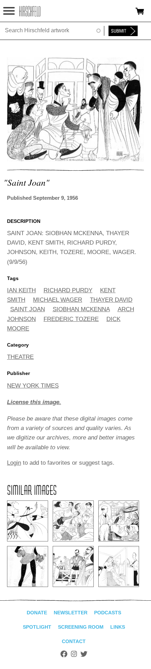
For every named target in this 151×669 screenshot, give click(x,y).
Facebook (63, 653)
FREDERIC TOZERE (71, 319)
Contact (74, 641)
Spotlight (37, 627)
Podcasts (107, 612)
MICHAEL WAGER (57, 299)
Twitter (83, 653)
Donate (37, 612)
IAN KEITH (21, 290)
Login (14, 462)
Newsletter (70, 612)
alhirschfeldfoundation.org (29, 11)
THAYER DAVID (111, 299)
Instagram (74, 653)
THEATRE (20, 357)
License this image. (34, 402)
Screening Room (81, 627)
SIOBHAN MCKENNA (81, 309)
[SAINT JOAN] (75, 160)
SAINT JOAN (27, 309)
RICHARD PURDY (68, 290)
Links (117, 627)
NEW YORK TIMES (33, 385)
